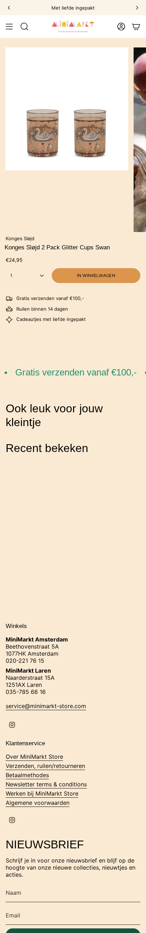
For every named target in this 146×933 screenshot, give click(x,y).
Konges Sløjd (20, 238)
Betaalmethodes (27, 775)
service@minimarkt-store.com (46, 705)
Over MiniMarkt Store (34, 756)
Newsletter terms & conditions (46, 784)
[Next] (137, 8)
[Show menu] (9, 26)
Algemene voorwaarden (37, 802)
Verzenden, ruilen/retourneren (45, 765)
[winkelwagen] (136, 26)
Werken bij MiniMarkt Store (42, 793)
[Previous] (9, 8)
